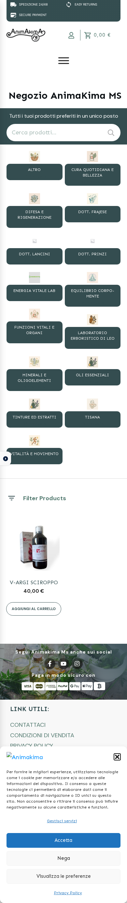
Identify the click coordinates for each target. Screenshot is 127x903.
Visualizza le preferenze (63, 876)
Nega (63, 858)
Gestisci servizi (62, 821)
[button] (117, 757)
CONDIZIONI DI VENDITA (42, 735)
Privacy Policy (68, 893)
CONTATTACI (28, 725)
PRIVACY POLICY (31, 746)
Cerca (111, 132)
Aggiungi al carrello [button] (34, 608)
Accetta (63, 840)
